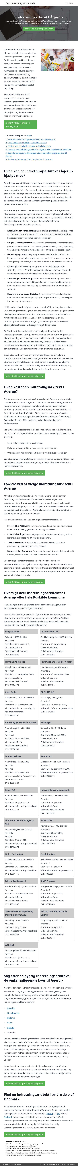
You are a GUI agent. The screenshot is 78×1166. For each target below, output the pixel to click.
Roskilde (11, 1008)
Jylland (50, 1113)
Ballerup (11, 1017)
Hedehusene (13, 1013)
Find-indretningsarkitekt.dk (20, 3)
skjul (29, 135)
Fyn (58, 1113)
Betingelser (71, 1164)
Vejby (9, 1022)
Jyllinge (10, 1027)
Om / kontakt (51, 1164)
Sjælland (8, 1117)
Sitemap (63, 1164)
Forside (42, 1164)
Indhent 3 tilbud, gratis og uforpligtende (39, 29)
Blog (57, 1164)
